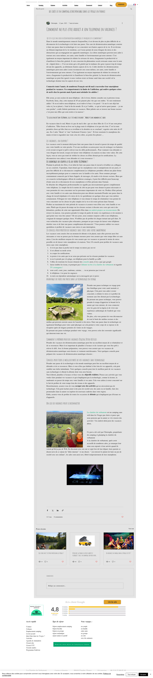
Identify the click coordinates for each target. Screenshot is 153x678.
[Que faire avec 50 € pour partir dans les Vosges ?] (51, 541)
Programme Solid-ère (33, 650)
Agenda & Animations (33, 641)
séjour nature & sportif (60, 636)
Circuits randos (31, 648)
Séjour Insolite (57, 629)
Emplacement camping (33, 631)
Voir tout (131, 529)
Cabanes (29, 629)
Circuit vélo (30, 643)
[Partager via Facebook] (47, 510)
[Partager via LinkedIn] (58, 510)
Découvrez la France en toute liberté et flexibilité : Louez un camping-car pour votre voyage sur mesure (84, 554)
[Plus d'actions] (122, 23)
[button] (131, 9)
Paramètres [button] (120, 674)
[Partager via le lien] (63, 510)
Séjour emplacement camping (62, 626)
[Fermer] (150, 674)
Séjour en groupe (58, 631)
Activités (29, 638)
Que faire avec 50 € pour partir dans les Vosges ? (51, 553)
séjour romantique (58, 633)
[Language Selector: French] (136, 4)
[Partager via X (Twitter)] (52, 510)
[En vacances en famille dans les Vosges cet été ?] (119, 541)
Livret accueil (30, 634)
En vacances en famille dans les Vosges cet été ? (118, 553)
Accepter (143, 674)
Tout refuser (132, 674)
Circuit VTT (30, 645)
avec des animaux (87, 638)
